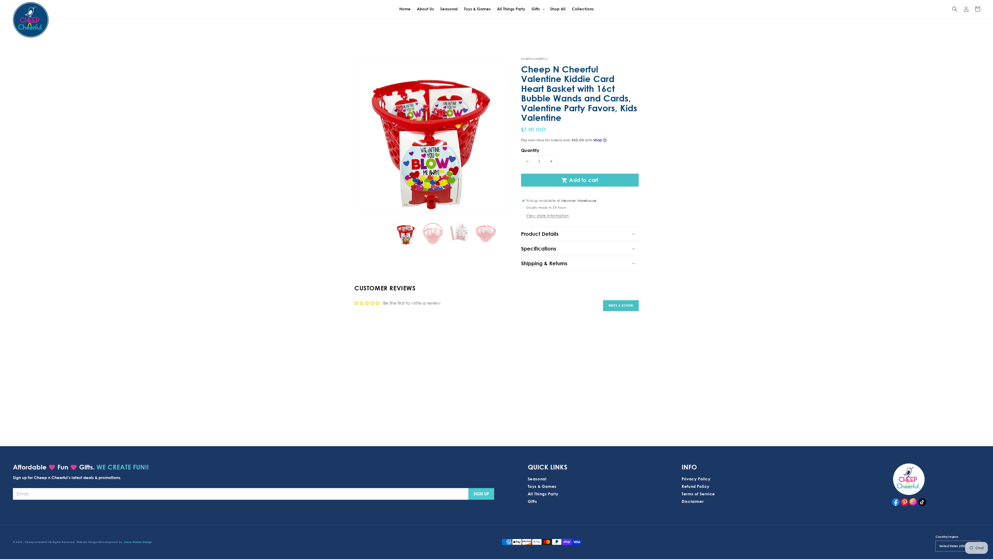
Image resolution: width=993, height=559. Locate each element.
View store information (547, 215)
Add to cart (579, 180)
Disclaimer (693, 501)
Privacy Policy (696, 478)
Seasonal (537, 478)
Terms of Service (698, 493)
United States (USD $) (954, 546)
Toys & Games (542, 486)
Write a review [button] (620, 305)
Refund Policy (696, 486)
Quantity (530, 150)
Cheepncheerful (36, 541)
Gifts (532, 501)
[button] (954, 9)
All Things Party (543, 493)
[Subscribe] (481, 494)
